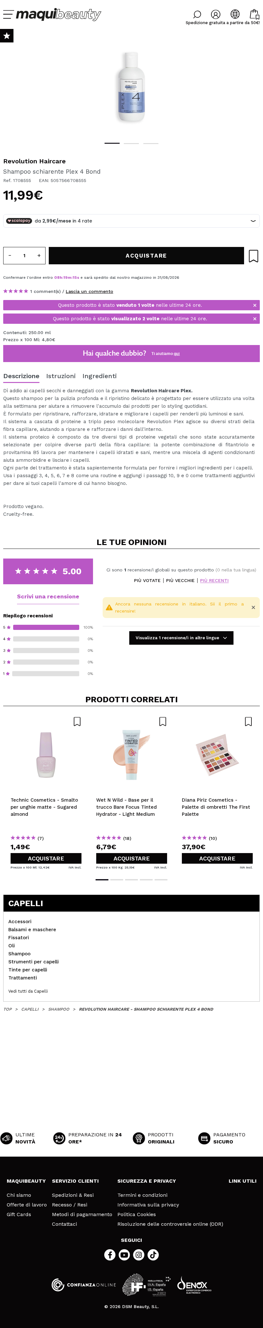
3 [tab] (150, 143)
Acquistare (46, 858)
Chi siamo (19, 1195)
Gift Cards (19, 1214)
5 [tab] (161, 879)
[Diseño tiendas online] (194, 1285)
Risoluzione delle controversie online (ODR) (170, 1224)
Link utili (243, 1181)
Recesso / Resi (69, 1204)
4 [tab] (146, 879)
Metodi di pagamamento (82, 1214)
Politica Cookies (136, 1214)
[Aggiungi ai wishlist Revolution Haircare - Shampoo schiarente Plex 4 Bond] (253, 256)
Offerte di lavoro (27, 1204)
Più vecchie (180, 580)
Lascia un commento (89, 291)
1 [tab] (112, 143)
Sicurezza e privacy (146, 1181)
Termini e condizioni (142, 1195)
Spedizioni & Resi (73, 1195)
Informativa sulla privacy (148, 1204)
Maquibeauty (26, 1181)
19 (66, 277)
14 (75, 277)
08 (57, 277)
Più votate (147, 580)
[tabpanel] (131, 87)
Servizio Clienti (75, 1181)
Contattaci (64, 1224)
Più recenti (214, 580)
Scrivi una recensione (48, 596)
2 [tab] (131, 143)
